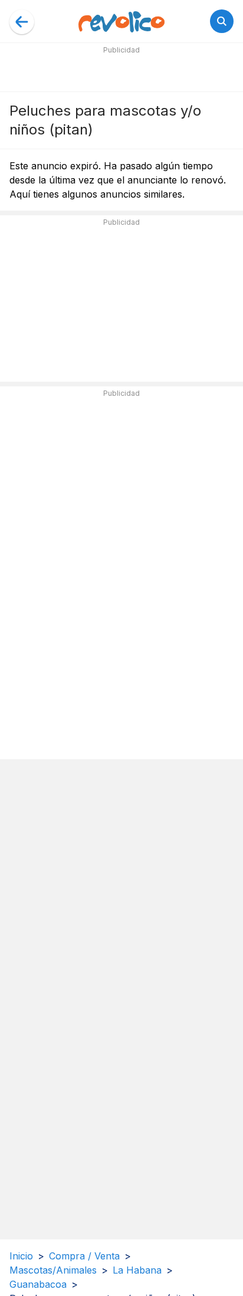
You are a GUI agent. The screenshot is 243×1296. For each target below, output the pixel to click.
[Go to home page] (121, 21)
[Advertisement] (121, 72)
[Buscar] (222, 21)
